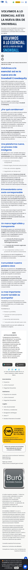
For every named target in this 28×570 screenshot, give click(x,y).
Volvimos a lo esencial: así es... (11, 347)
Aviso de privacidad (9, 407)
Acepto (16, 568)
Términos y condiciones (10, 410)
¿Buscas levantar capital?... (10, 346)
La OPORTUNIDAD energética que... (12, 354)
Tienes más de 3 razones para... (11, 356)
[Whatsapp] (19, 369)
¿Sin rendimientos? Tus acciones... (12, 339)
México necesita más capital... (10, 341)
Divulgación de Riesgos (10, 413)
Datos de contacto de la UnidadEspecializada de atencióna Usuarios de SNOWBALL (14, 448)
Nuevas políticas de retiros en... (11, 342)
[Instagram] (12, 369)
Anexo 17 (6, 415)
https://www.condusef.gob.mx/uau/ (12, 463)
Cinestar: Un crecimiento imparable (12, 352)
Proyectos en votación (10, 394)
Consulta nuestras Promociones (11, 543)
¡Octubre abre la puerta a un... (10, 351)
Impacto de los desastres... (10, 357)
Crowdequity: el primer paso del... (11, 344)
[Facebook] (8, 369)
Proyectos (6, 382)
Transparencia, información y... (11, 337)
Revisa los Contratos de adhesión (12, 546)
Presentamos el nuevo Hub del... (11, 349)
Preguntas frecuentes (10, 388)
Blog (14, 333)
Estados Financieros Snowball (12, 418)
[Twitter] (15, 369)
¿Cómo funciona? (9, 385)
